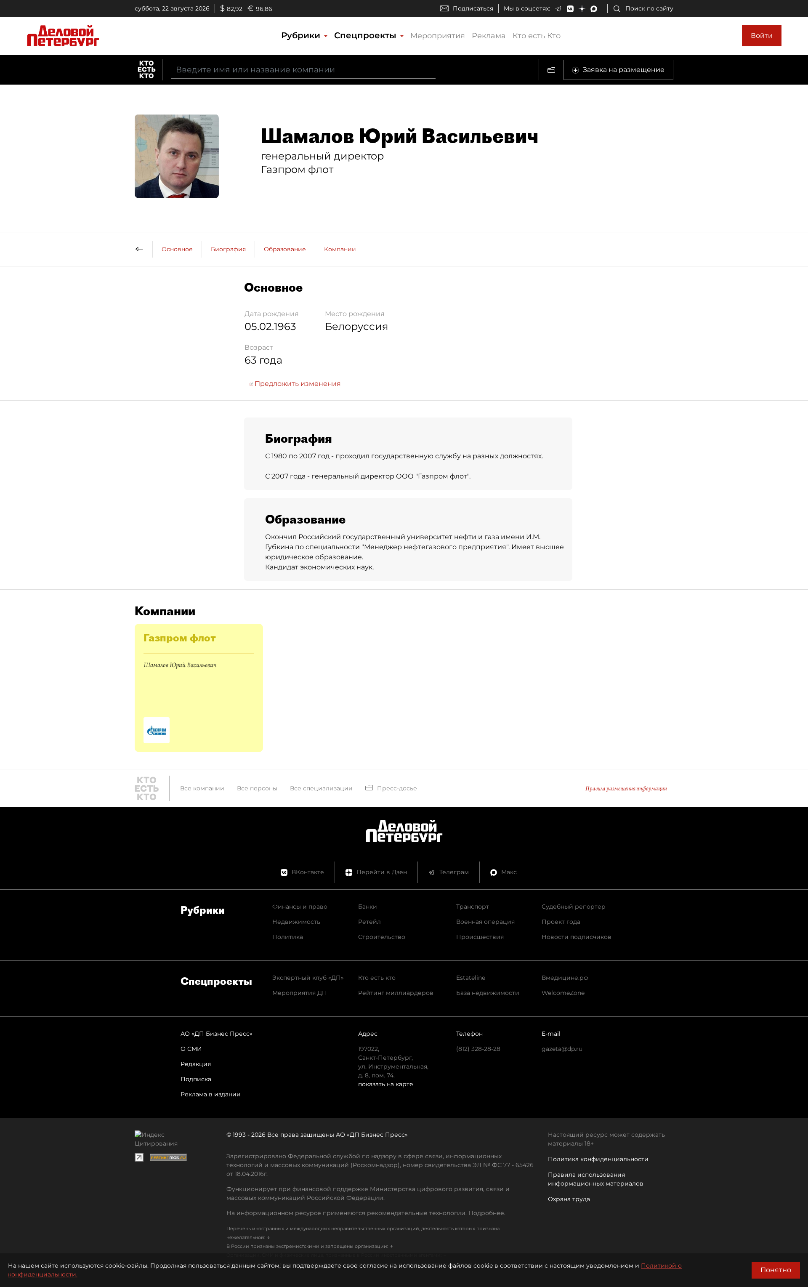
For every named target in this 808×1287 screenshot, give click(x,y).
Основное (177, 249)
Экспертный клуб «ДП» (308, 977)
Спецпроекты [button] (366, 35)
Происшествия (480, 937)
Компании (340, 249)
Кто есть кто (377, 977)
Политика (287, 937)
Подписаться (473, 8)
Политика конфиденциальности (598, 1159)
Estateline (470, 977)
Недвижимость (296, 921)
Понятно (775, 1270)
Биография (228, 249)
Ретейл (369, 921)
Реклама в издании (211, 1094)
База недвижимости (487, 993)
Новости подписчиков (576, 937)
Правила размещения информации (626, 788)
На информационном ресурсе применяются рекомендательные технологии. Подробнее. (365, 1213)
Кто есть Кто (537, 35)
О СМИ (191, 1049)
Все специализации (321, 788)
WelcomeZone (563, 993)
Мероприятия (437, 35)
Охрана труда (569, 1199)
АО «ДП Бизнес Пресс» (216, 1033)
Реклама (489, 35)
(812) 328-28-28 (478, 1049)
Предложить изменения (297, 384)
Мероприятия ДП (299, 993)
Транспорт (472, 906)
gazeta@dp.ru (562, 1049)
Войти (762, 36)
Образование (285, 249)
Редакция (196, 1064)
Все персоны (257, 788)
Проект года (561, 921)
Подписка (196, 1079)
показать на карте (385, 1084)
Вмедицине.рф (565, 977)
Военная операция (485, 921)
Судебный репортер (574, 906)
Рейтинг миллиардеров (395, 993)
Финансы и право (299, 906)
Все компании (202, 788)
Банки (367, 906)
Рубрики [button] (302, 35)
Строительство (381, 937)
